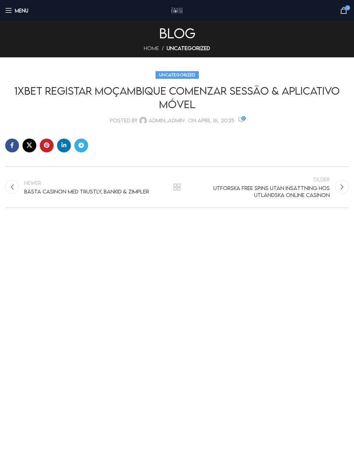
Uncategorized (188, 48)
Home (151, 48)
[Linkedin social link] (64, 145)
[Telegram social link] (81, 145)
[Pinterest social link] (47, 145)
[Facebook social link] (12, 145)
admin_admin (167, 120)
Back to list (177, 187)
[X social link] (29, 145)
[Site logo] (177, 10)
